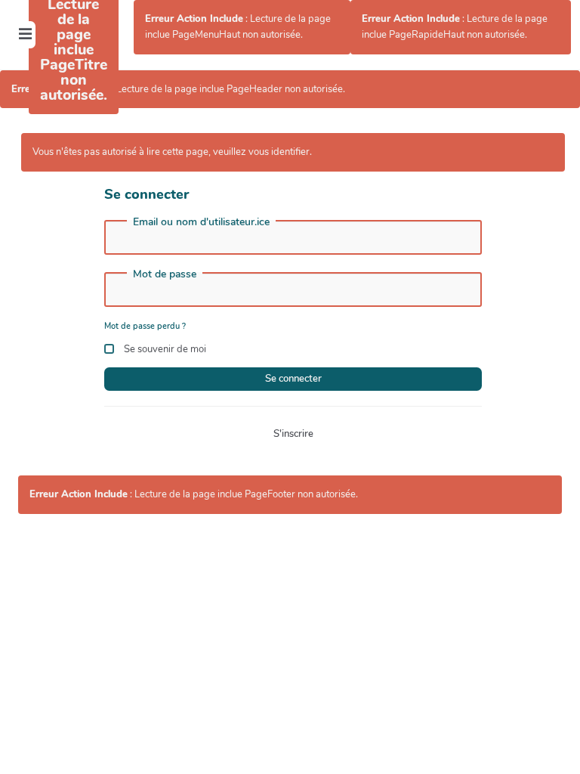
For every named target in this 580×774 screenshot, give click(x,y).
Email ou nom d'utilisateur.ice (201, 222)
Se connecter (293, 378)
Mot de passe (164, 274)
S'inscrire (293, 434)
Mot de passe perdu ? (145, 326)
